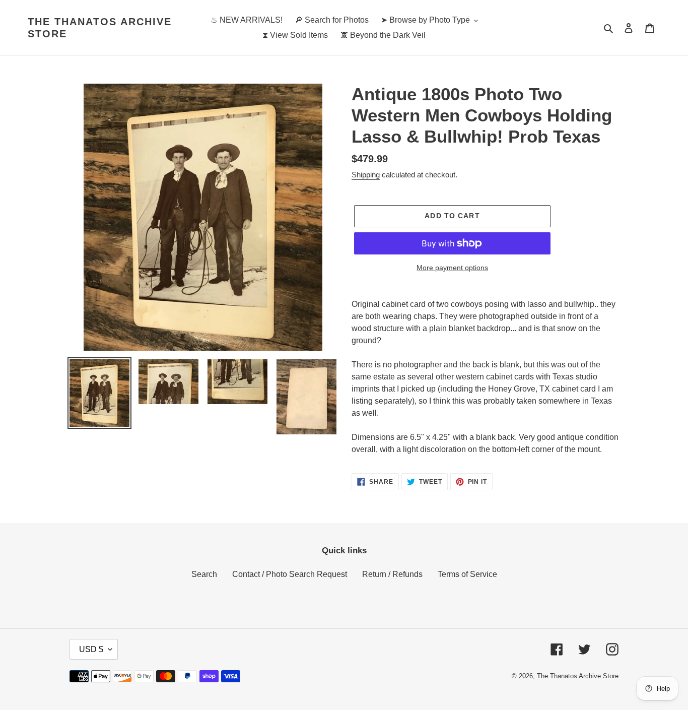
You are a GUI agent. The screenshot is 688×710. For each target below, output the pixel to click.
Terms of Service (467, 574)
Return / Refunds (392, 574)
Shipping (366, 174)
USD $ (91, 649)
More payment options (452, 268)
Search (204, 574)
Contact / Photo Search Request (289, 574)
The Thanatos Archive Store (100, 27)
